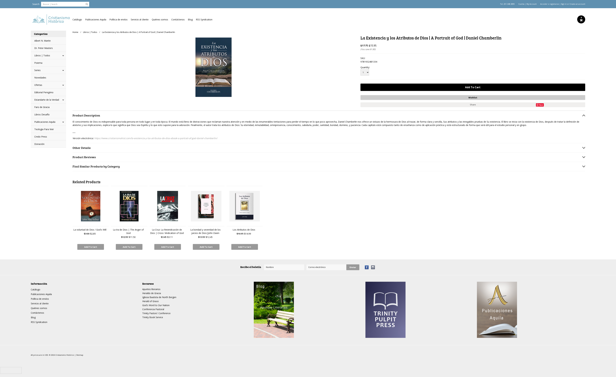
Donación (39, 144)
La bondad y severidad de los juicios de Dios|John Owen (205, 231)
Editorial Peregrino (43, 92)
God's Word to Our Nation (156, 305)
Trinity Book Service (152, 317)
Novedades (40, 77)
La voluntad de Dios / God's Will (89, 229)
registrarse (554, 4)
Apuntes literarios (151, 289)
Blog (190, 19)
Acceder (544, 4)
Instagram (373, 267)
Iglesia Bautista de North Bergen (159, 297)
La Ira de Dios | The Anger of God (128, 231)
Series (37, 70)
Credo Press (40, 136)
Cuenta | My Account (527, 4)
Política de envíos (118, 19)
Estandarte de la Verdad (46, 99)
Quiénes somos (160, 19)
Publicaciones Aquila (95, 19)
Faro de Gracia (42, 107)
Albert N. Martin (42, 40)
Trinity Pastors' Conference (156, 313)
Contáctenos (178, 19)
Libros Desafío (42, 114)
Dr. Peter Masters (43, 48)
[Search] (86, 4)
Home (75, 32)
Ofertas (38, 84)
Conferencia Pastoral (153, 309)
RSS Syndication (204, 19)
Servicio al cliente (140, 19)
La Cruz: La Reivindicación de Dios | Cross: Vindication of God (167, 231)
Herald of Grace (150, 301)
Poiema (38, 62)
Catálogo (77, 19)
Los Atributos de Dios (244, 229)
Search (35, 4)
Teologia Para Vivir (44, 129)
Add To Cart (90, 246)
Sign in (564, 4)
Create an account (577, 4)
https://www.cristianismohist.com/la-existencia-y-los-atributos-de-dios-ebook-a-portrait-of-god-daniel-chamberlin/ (155, 138)
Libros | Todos (42, 55)
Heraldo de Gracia (151, 293)
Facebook (367, 267)
